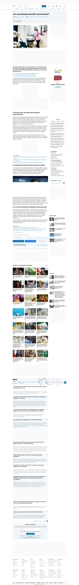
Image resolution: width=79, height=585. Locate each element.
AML (49, 566)
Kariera (43, 582)
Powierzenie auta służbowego (56, 164)
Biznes (26, 8)
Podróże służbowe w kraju (55, 174)
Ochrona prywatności (20, 582)
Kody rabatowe (59, 573)
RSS (47, 582)
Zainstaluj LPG (15, 383)
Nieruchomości (52, 8)
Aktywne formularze (56, 160)
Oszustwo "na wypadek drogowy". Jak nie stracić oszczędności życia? (28, 162)
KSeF (63, 8)
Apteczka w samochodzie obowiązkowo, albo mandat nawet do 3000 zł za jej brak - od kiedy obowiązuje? (57, 134)
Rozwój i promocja (15, 574)
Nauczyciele (23, 573)
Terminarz (54, 180)
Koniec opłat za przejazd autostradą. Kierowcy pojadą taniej (56, 147)
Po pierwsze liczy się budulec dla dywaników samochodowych (26, 73)
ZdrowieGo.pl (59, 571)
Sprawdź (58, 87)
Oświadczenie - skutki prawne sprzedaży (57, 165)
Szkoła (23, 572)
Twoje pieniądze (42, 8)
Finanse (14, 572)
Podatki (14, 560)
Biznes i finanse (42, 560)
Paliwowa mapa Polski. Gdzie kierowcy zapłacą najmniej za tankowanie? (57, 136)
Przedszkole (23, 571)
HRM (22, 566)
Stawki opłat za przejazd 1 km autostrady (57, 171)
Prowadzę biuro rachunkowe (52, 561)
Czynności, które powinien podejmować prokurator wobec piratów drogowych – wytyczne (57, 126)
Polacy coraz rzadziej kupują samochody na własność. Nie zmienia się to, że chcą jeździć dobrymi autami (58, 144)
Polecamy (52, 273)
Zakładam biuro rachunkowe (52, 560)
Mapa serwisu (60, 582)
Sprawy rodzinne (33, 560)
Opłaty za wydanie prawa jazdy (56, 170)
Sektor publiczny (31, 8)
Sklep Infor (32, 566)
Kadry (22, 8)
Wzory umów (59, 574)
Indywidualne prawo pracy (25, 560)
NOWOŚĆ (58, 83)
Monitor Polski (33, 572)
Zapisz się (30, 533)
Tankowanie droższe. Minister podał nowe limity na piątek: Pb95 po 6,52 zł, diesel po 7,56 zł (57, 123)
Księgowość (17, 8)
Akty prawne (33, 570)
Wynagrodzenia (24, 561)
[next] (47, 521)
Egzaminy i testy (24, 574)
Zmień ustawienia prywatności (30, 582)
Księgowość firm (15, 559)
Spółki (40, 561)
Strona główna (15, 11)
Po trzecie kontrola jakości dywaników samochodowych (25, 76)
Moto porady (22, 11)
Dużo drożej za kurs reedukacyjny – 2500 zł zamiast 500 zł (58, 131)
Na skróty (58, 570)
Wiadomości (59, 560)
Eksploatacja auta (27, 11)
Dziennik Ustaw (33, 571)
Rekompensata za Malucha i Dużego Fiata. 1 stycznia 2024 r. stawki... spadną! (30, 228)
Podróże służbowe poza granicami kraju (57, 175)
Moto (48, 8)
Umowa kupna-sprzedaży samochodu (57, 161)
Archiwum (58, 572)
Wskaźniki (54, 168)
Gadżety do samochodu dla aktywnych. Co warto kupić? (25, 227)
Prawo (37, 8)
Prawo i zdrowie (33, 567)
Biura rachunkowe (51, 559)
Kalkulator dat (41, 571)
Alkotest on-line (21, 383)
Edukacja (58, 8)
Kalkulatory (54, 151)
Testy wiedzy (23, 579)
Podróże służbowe (51, 574)
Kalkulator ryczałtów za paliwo (56, 155)
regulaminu (30, 531)
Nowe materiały (53, 215)
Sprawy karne (33, 561)
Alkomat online (53, 152)
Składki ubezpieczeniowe (52, 573)
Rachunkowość (15, 561)
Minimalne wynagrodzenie (52, 572)
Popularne (53, 121)
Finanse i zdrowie (42, 566)
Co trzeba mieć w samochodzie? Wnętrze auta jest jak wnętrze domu (28, 230)
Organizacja (14, 571)
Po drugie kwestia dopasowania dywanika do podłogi (24, 74)
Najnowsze (58, 121)
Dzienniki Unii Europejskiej (34, 574)
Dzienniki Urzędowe (33, 573)
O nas (14, 582)
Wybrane (62, 121)
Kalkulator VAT (42, 573)
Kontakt (50, 582)
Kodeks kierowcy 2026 (58, 84)
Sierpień (59, 180)
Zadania (14, 573)
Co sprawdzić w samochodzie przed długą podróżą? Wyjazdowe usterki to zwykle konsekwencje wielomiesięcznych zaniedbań (57, 129)
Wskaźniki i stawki (51, 570)
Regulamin (39, 582)
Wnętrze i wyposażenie (34, 11)
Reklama (55, 582)
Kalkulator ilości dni (54, 158)
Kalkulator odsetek (42, 574)
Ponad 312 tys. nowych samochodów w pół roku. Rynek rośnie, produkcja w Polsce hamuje (58, 139)
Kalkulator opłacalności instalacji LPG (57, 154)
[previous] (35, 521)
